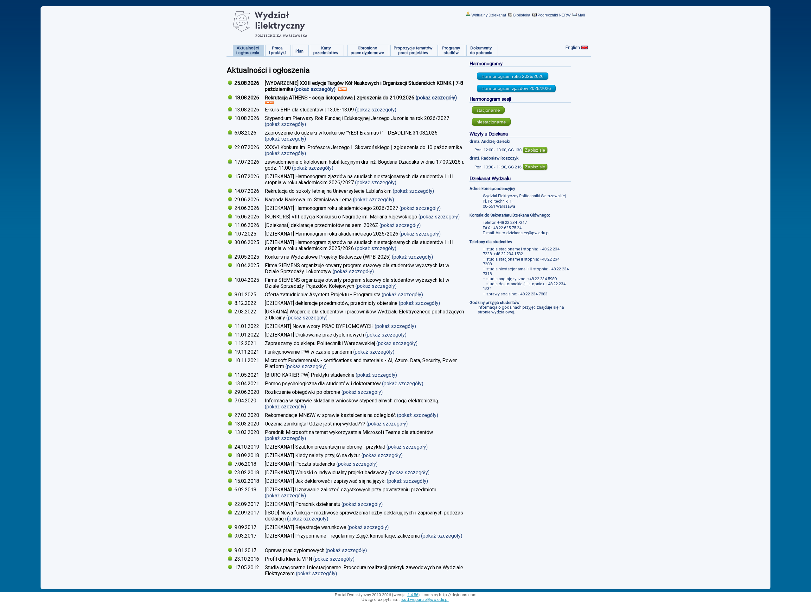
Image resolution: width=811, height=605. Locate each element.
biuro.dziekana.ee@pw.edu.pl (523, 232)
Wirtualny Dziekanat (488, 15)
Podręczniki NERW (554, 15)
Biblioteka (521, 15)
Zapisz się (535, 150)
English (572, 47)
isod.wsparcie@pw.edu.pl (425, 599)
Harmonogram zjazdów (516, 88)
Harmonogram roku (513, 76)
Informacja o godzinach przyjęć (507, 307)
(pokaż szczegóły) (315, 89)
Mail (581, 15)
